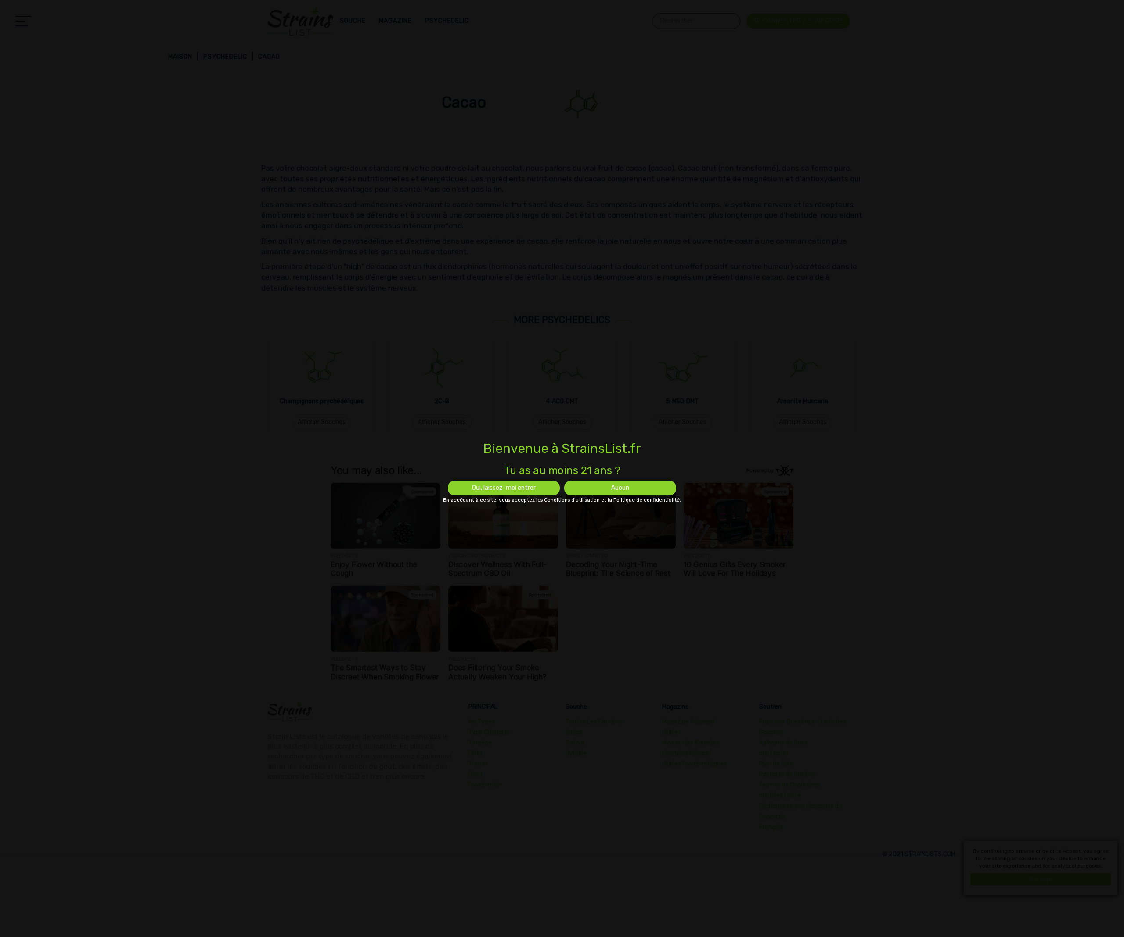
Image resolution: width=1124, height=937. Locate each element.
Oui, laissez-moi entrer (504, 488)
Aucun (620, 488)
